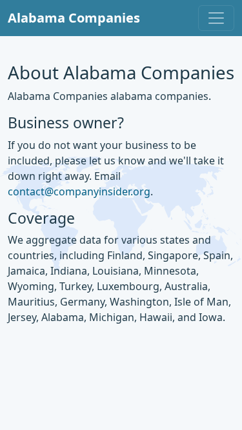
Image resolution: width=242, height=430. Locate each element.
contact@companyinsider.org (79, 191)
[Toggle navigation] (216, 18)
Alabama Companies (74, 17)
